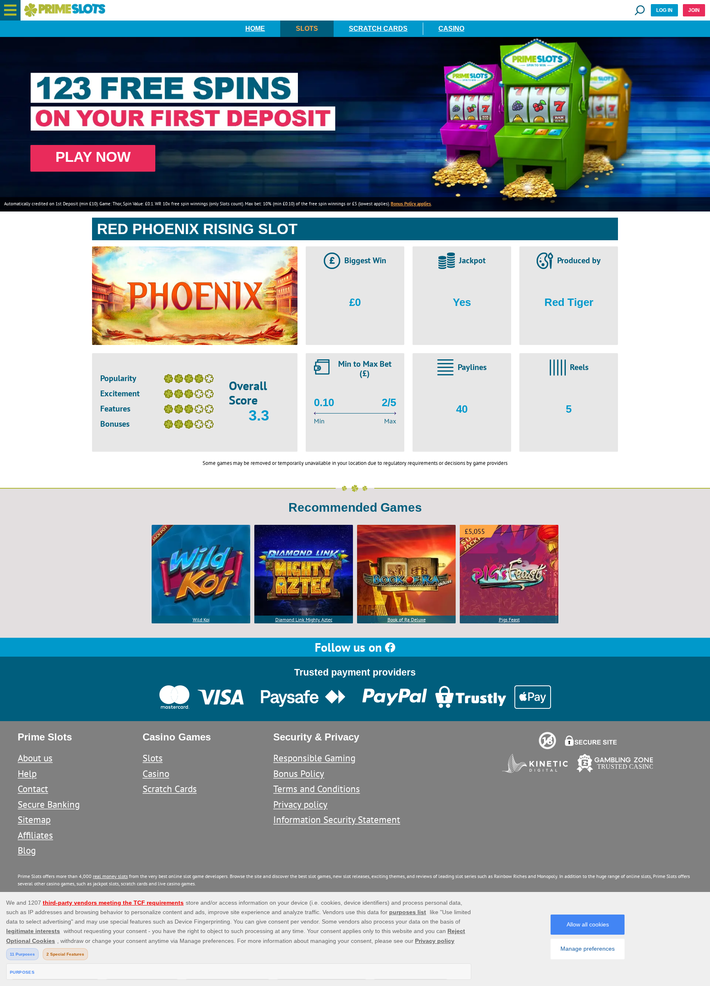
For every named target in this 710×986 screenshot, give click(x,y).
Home (255, 28)
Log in (664, 10)
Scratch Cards (378, 28)
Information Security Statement (336, 819)
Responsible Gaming (314, 758)
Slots (307, 28)
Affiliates (35, 835)
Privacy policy (300, 804)
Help (27, 773)
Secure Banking (49, 804)
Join (694, 10)
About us (35, 758)
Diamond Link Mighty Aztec (303, 619)
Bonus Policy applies (411, 204)
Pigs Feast (509, 619)
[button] (10, 10)
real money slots (110, 876)
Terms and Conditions (316, 789)
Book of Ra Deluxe (406, 619)
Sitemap (34, 819)
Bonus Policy (298, 773)
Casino (451, 28)
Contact (33, 789)
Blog (27, 850)
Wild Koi (201, 619)
